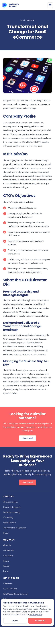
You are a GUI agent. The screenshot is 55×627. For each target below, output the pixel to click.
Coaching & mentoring (12, 507)
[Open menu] (50, 5)
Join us (5, 571)
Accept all (40, 620)
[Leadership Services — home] (10, 5)
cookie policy (36, 614)
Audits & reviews (9, 522)
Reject (15, 620)
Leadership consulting (11, 512)
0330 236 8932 (10, 588)
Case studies (8, 555)
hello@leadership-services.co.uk (15, 594)
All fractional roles (10, 502)
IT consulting (8, 517)
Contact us (7, 583)
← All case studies (27, 20)
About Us (7, 545)
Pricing (5, 533)
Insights (6, 561)
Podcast (6, 566)
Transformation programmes (14, 527)
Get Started (28, 438)
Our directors (8, 550)
